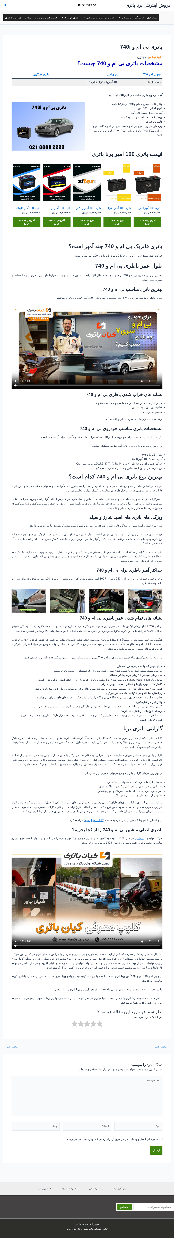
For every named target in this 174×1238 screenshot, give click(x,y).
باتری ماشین (80, 1224)
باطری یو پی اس (44, 1189)
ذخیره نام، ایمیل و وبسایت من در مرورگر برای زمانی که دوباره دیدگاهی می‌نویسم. (112, 1139)
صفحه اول (152, 17)
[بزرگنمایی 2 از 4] (119, 593)
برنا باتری (140, 838)
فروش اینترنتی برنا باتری (148, 5)
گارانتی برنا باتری (93, 820)
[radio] (100, 1024)
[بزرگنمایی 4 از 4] (42, 593)
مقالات (27, 17)
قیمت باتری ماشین (96, 1189)
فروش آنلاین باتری (120, 1189)
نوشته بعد (11, 1046)
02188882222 (89, 5)
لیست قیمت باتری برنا (46, 17)
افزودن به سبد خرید (147, 222)
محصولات (126, 17)
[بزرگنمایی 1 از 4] (158, 593)
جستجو (124, 1206)
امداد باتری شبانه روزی (70, 1189)
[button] (4, 5)
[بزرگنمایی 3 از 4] (80, 593)
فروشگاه (139, 17)
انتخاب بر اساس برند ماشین (100, 17)
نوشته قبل (162, 1046)
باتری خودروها (71, 17)
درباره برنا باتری (13, 17)
